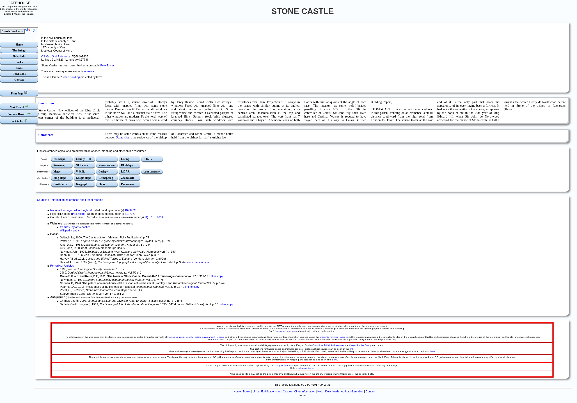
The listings (19, 50)
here (432, 351)
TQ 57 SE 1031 (153, 217)
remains (89, 71)
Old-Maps (127, 165)
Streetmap (59, 165)
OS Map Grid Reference (56, 56)
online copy (216, 276)
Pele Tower (107, 65)
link (351, 349)
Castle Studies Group (360, 345)
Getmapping (105, 177)
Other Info (19, 56)
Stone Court (123, 137)
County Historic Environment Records (205, 337)
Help (320, 391)
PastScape (59, 159)
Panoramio (127, 184)
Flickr (101, 184)
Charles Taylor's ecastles (75, 227)
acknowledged (305, 368)
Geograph (81, 184)
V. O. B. (80, 171)
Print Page (17, 93)
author (216, 339)
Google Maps (83, 177)
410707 (129, 213)
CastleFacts (60, 184)
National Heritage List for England (71, 210)
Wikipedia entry (69, 230)
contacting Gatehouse (281, 365)
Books (19, 62)
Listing (125, 159)
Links (19, 68)
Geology (103, 171)
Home (19, 44)
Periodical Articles (62, 265)
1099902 (130, 210)
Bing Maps (59, 177)
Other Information (304, 391)
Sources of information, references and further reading (70, 200)
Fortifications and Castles (276, 391)
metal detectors (287, 331)
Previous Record (17, 114)
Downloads (19, 73)
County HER (83, 159)
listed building (71, 77)
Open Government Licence (334, 337)
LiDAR (125, 171)
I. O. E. (148, 159)
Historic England (175, 337)
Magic (56, 171)
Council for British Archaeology (328, 345)
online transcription (197, 262)
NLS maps (82, 165)
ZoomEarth (128, 177)
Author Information (352, 391)
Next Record (17, 107)
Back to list (17, 121)
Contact (19, 79)
